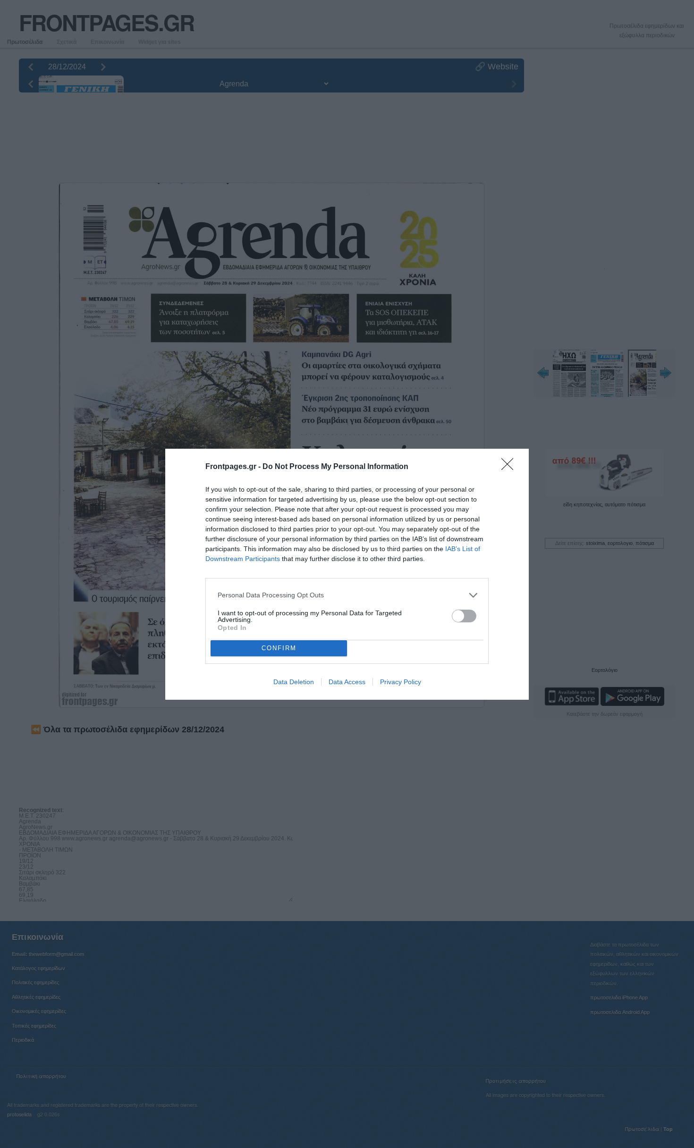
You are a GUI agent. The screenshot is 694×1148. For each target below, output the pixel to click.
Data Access (347, 682)
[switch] (464, 616)
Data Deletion (293, 682)
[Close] (510, 467)
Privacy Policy (400, 682)
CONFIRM (279, 648)
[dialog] (347, 574)
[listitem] (347, 595)
